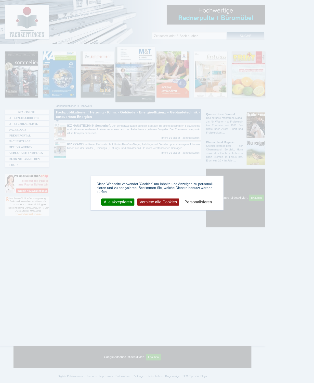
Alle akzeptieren (118, 202)
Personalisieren (198, 202)
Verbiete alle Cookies (158, 202)
